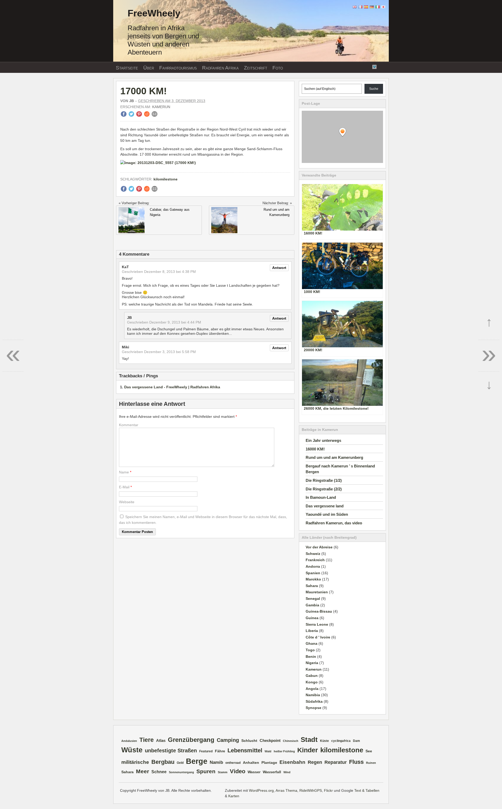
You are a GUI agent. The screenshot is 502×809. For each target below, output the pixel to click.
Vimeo (374, 66)
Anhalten (251, 763)
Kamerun (161, 107)
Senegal (313, 598)
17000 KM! (143, 91)
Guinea (312, 618)
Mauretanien (317, 592)
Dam (356, 741)
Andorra (313, 566)
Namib (216, 762)
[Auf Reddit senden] (147, 115)
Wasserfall (272, 772)
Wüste (131, 750)
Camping (228, 740)
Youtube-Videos (367, 66)
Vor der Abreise (319, 547)
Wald (268, 751)
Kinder (307, 750)
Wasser (254, 772)
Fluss (356, 762)
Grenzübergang (191, 739)
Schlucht (249, 741)
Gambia (312, 605)
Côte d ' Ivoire (318, 637)
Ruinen (371, 762)
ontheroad (233, 763)
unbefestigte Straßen (171, 750)
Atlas (161, 740)
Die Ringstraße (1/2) (324, 480)
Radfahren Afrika (220, 68)
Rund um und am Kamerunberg (334, 457)
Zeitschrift (255, 68)
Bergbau (162, 762)
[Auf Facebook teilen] (123, 115)
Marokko (313, 579)
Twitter (361, 66)
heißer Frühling (284, 751)
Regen (315, 762)
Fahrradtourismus (178, 68)
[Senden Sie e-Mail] (154, 115)
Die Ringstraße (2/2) (324, 489)
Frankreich (315, 560)
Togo (310, 650)
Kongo (312, 682)
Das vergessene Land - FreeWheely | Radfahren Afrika (172, 387)
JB (131, 101)
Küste (324, 741)
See (369, 751)
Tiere (146, 739)
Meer (142, 771)
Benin (311, 656)
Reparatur (335, 762)
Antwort (279, 268)
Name (124, 472)
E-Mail (124, 487)
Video (237, 771)
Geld (180, 763)
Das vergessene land (325, 506)
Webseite (126, 502)
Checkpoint (270, 740)
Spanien (313, 573)
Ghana (311, 643)
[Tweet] (131, 115)
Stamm (222, 772)
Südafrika (314, 701)
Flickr (354, 66)
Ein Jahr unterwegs (323, 440)
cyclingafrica (341, 741)
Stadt (309, 739)
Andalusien (129, 740)
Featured (206, 751)
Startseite (127, 68)
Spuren (205, 771)
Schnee (159, 772)
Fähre (220, 751)
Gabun (312, 675)
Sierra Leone (317, 624)
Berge (196, 761)
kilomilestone (165, 179)
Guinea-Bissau (319, 611)
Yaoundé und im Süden (327, 514)
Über (148, 68)
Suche (373, 89)
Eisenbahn (292, 762)
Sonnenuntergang (181, 772)
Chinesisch (290, 740)
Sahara (312, 586)
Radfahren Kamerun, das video (334, 523)
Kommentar (128, 425)
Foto (277, 68)
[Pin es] (139, 115)
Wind (286, 772)
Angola (312, 689)
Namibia (313, 695)
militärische (135, 762)
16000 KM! (315, 449)
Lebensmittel (244, 750)
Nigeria (312, 663)
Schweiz (313, 554)
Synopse (313, 708)
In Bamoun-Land (321, 497)
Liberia (312, 631)
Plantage (269, 763)
